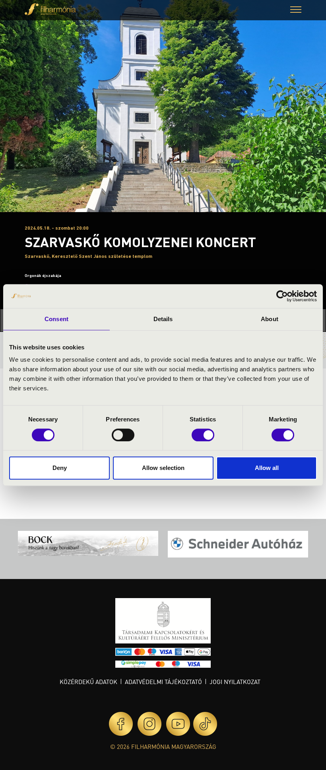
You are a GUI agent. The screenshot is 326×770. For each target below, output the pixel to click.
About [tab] (269, 319)
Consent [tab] (56, 319)
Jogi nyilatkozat (235, 682)
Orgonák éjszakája (43, 275)
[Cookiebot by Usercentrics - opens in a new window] (282, 296)
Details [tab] (163, 319)
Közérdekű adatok (88, 682)
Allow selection (163, 467)
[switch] (123, 435)
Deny (59, 467)
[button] (295, 10)
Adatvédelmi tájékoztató (163, 682)
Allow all (267, 467)
